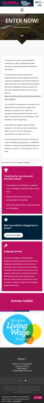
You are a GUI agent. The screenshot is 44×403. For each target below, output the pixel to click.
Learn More (17, 401)
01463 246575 (22, 368)
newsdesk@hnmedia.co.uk (22, 371)
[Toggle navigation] (22, 10)
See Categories (13, 235)
